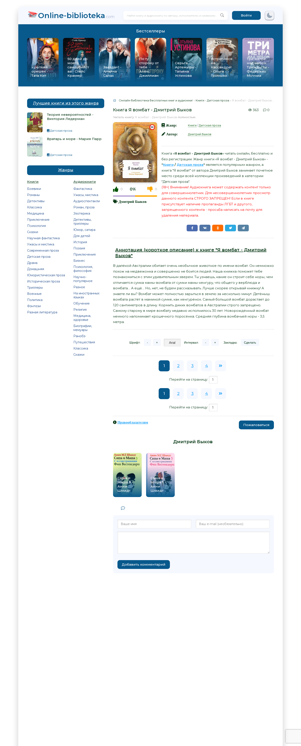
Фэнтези (34, 306)
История (80, 242)
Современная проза (43, 250)
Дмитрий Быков (133, 201)
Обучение (81, 303)
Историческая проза (43, 281)
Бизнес (79, 261)
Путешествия (84, 342)
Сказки (32, 232)
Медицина (35, 213)
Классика (34, 207)
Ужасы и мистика (40, 244)
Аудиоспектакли (86, 201)
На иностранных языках (86, 295)
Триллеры (35, 288)
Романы (33, 195)
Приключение (38, 220)
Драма (32, 263)
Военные (34, 294)
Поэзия (79, 248)
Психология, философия (83, 269)
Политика (35, 300)
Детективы (36, 201)
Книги (192, 125)
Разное (79, 287)
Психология (36, 226)
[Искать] (222, 15)
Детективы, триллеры (82, 222)
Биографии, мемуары (82, 328)
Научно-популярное (83, 279)
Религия (80, 310)
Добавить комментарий (143, 564)
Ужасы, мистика (85, 195)
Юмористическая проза (46, 275)
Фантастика (82, 189)
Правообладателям (132, 422)
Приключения (84, 254)
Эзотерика (81, 213)
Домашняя (35, 269)
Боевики (34, 189)
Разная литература (42, 312)
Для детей (81, 236)
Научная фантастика (43, 238)
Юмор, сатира (84, 230)
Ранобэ (79, 336)
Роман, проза (84, 207)
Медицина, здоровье (82, 318)
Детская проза (38, 257)
